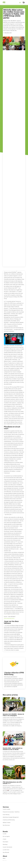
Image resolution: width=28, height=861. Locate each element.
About (4, 858)
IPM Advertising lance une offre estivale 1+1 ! (12, 782)
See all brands (6, 852)
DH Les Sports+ (6, 836)
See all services (6, 825)
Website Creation (6, 822)
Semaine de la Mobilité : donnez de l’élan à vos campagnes (13, 714)
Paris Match (5, 841)
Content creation (6, 809)
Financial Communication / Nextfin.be (11, 812)
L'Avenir (4, 839)
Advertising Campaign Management (11, 817)
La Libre (4, 833)
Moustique (5, 844)
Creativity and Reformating (9, 819)
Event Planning (6, 814)
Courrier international (7, 847)
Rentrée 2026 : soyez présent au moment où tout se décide (12, 748)
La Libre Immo (6, 849)
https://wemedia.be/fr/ (9, 618)
